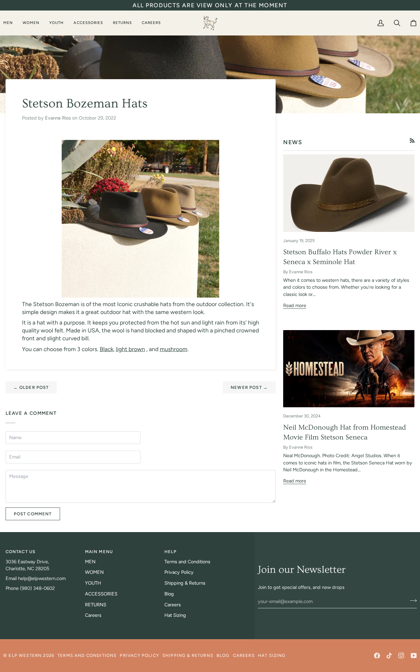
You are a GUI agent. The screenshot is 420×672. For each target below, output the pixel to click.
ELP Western (25, 655)
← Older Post (31, 387)
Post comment (33, 513)
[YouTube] (414, 656)
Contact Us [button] (21, 551)
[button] (10, 23)
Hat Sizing (175, 615)
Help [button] (170, 551)
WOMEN (94, 572)
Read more (294, 305)
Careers (93, 615)
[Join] (411, 600)
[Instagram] (401, 656)
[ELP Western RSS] (412, 140)
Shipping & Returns (184, 583)
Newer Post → (249, 387)
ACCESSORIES (101, 594)
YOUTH (93, 583)
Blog (169, 594)
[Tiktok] (389, 656)
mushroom (173, 349)
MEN (90, 562)
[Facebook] (377, 656)
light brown (130, 349)
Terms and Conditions (187, 562)
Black (106, 349)
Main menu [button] (99, 551)
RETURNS (95, 605)
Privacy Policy (179, 572)
